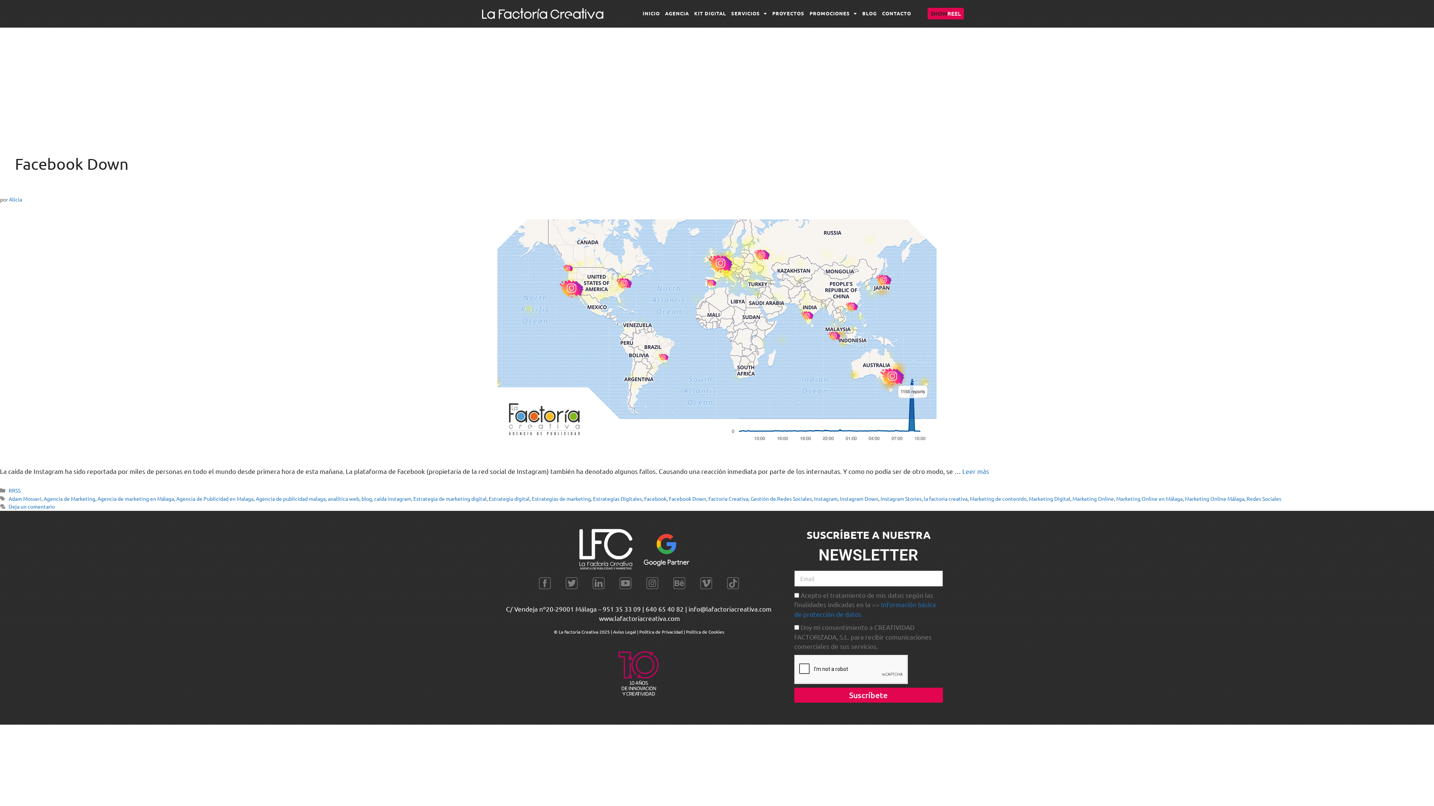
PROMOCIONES (830, 13)
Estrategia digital (509, 498)
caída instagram (392, 498)
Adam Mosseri (25, 498)
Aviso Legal (625, 632)
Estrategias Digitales (617, 498)
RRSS (15, 490)
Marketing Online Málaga (1214, 498)
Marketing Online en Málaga (1149, 498)
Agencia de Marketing (69, 498)
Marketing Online (1093, 498)
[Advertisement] (717, 83)
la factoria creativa (946, 498)
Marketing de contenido (998, 498)
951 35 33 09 (622, 609)
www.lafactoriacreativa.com (639, 618)
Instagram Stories (901, 498)
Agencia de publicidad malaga (291, 498)
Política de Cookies (705, 632)
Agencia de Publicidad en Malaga (215, 498)
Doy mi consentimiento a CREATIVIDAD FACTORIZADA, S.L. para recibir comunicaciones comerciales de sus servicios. (863, 636)
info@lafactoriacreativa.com (730, 609)
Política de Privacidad (661, 632)
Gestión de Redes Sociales (781, 498)
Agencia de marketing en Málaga (135, 498)
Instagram (826, 498)
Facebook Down (687, 498)
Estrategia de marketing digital (450, 498)
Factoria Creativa (728, 498)
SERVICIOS (745, 13)
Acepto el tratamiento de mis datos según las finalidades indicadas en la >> (865, 604)
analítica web (343, 498)
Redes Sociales (1264, 498)
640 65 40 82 (665, 609)
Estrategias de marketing (561, 498)
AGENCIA (677, 13)
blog (366, 498)
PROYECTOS (788, 13)
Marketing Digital (1049, 498)
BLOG (869, 13)
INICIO (651, 13)
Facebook (655, 498)
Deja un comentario (32, 506)
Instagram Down (859, 498)
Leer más (975, 471)
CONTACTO (896, 13)
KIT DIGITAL (710, 13)
